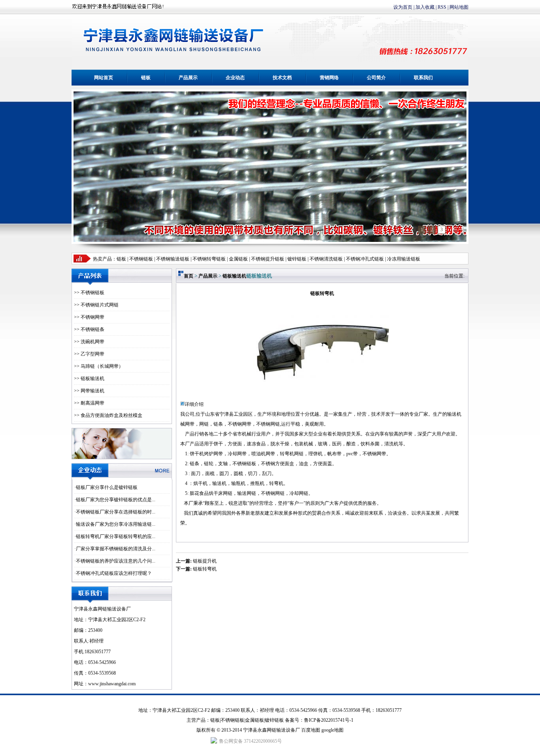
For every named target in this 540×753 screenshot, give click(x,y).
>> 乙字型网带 (89, 354)
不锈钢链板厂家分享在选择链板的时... (115, 512)
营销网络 (329, 77)
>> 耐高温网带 (89, 403)
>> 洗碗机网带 (89, 341)
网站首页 (103, 77)
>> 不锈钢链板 (89, 292)
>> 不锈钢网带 (89, 317)
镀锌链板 (274, 720)
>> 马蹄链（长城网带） (98, 366)
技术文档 (282, 77)
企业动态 (235, 77)
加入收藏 (424, 7)
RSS (442, 7)
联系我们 (423, 77)
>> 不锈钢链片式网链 (96, 305)
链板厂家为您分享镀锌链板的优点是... (115, 499)
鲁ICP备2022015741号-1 (328, 720)
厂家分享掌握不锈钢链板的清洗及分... (115, 548)
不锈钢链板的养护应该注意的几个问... (115, 561)
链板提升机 (205, 561)
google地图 (332, 730)
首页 (188, 276)
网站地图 (458, 7)
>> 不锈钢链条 (89, 329)
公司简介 (376, 77)
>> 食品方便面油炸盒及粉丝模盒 (108, 415)
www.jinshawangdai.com (112, 683)
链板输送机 (234, 276)
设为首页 (402, 7)
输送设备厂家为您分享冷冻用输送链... (115, 524)
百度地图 (310, 730)
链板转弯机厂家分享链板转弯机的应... (115, 536)
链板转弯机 (205, 569)
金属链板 (254, 720)
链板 (146, 77)
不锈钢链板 (141, 259)
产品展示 (188, 77)
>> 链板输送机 (89, 378)
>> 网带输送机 (89, 391)
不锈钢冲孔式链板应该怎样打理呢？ (114, 573)
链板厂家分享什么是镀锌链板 (107, 487)
